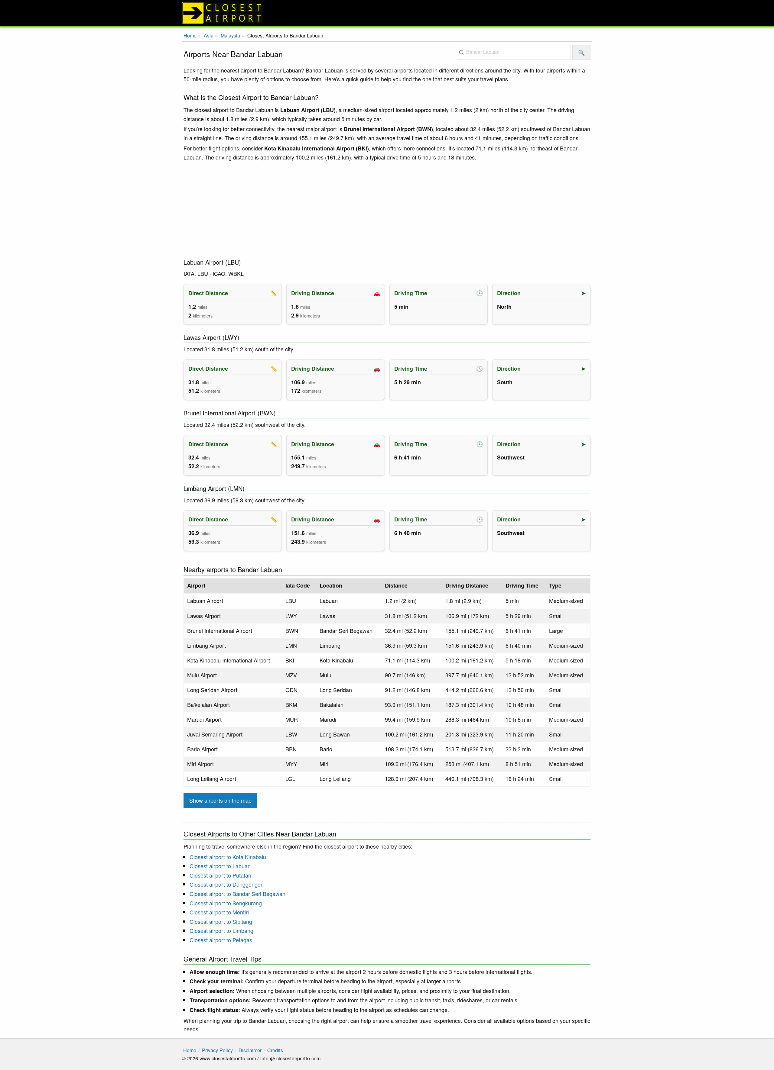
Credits (275, 1050)
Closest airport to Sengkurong (226, 903)
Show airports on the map (220, 800)
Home (190, 35)
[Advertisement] (387, 210)
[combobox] (514, 52)
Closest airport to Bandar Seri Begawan (237, 894)
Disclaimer (250, 1050)
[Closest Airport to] (387, 13)
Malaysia (230, 35)
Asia (208, 35)
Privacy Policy (217, 1050)
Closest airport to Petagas (221, 940)
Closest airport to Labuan (220, 866)
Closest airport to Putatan (220, 875)
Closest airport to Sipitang (221, 921)
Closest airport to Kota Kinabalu (228, 857)
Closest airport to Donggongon (227, 884)
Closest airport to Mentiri (219, 912)
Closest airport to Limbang (221, 930)
